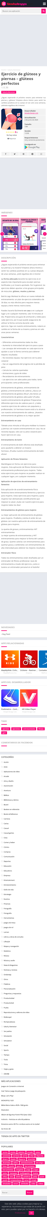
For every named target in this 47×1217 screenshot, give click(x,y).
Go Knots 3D (6, 1129)
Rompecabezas (9, 1022)
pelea (35, 1177)
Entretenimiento (10, 885)
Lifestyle (7, 941)
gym (4, 733)
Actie (5, 767)
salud (26, 1180)
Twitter (14, 154)
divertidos (7, 1163)
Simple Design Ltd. (31, 113)
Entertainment (9, 880)
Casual (6, 828)
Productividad (9, 998)
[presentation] (2, 234)
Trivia (6, 1064)
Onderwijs (7, 974)
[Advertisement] (23, 40)
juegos (35, 1170)
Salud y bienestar (14, 70)
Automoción (8, 786)
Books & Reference (11, 814)
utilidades (24, 1183)
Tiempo (6, 1055)
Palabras (7, 984)
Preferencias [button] (20, 1213)
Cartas (6, 823)
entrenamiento (29, 729)
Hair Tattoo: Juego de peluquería (13, 1091)
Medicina (7, 951)
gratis (11, 1166)
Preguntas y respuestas (12, 993)
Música (6, 956)
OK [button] (31, 1213)
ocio (11, 1177)
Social (6, 1045)
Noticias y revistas (10, 970)
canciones (6, 1156)
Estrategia (7, 894)
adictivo (21, 1152)
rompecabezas (16, 1180)
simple (33, 1180)
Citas (5, 838)
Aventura (7, 790)
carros (24, 1156)
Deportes (7, 861)
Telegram (32, 154)
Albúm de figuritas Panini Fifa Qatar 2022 (16, 1115)
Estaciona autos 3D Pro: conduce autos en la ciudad (20, 1124)
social (15, 1183)
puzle (42, 1177)
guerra (19, 1166)
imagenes (19, 1170)
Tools (6, 1059)
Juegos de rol (8, 927)
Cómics (6, 847)
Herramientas (9, 918)
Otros (6, 979)
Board (6, 805)
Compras (7, 852)
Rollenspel (7, 1017)
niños (5, 1177)
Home (3, 70)
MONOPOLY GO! (7, 1100)
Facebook (6, 154)
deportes (39, 1156)
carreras (16, 1156)
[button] (43, 11)
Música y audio (9, 960)
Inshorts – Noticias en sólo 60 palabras (15, 1119)
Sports (6, 1050)
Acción (6, 762)
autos (37, 1152)
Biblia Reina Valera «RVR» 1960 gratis (14, 1105)
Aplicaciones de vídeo (12, 771)
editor (15, 1163)
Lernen (6, 932)
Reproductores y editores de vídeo (16, 1012)
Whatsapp (41, 154)
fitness (40, 729)
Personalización (9, 989)
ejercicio (6, 729)
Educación (7, 866)
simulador (7, 1183)
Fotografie (8, 913)
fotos (5, 1166)
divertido (31, 1159)
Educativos (8, 871)
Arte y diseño (9, 781)
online (18, 1177)
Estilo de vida (9, 889)
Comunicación (9, 856)
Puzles (6, 1008)
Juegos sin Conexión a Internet (12, 1086)
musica (35, 1173)
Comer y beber (9, 842)
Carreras (7, 819)
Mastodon (5, 1110)
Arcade (6, 776)
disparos (21, 1159)
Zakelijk (6, 1074)
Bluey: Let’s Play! (7, 1096)
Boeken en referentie (11, 809)
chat (32, 1156)
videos (40, 1183)
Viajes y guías (9, 1069)
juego (28, 1170)
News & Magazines (11, 965)
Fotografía (7, 908)
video (33, 1183)
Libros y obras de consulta (13, 937)
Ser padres (8, 1031)
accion (5, 1152)
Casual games (9, 833)
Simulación (8, 1036)
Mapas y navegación (11, 946)
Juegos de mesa (9, 923)
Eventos (7, 899)
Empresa (7, 875)
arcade (30, 1152)
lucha (5, 1173)
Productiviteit (9, 1003)
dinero (5, 1159)
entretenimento (27, 1163)
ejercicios (16, 729)
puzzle (5, 1180)
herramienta (30, 1166)
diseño (13, 1159)
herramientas (8, 1170)
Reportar (12, 138)
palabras (26, 1177)
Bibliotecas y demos (11, 800)
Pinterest (23, 154)
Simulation (8, 1041)
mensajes (13, 1173)
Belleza (6, 795)
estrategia (40, 1163)
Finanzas (7, 904)
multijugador (25, 1173)
